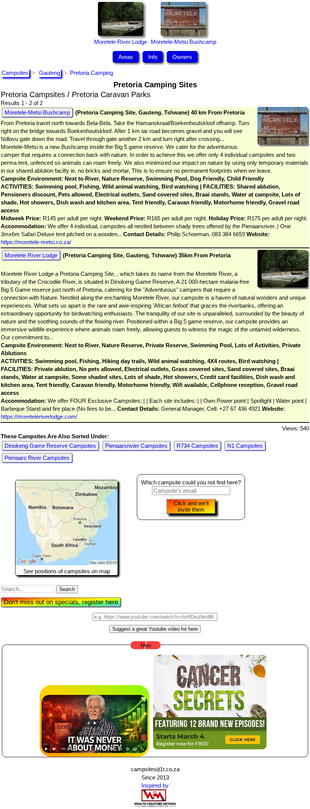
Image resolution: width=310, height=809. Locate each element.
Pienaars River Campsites (37, 458)
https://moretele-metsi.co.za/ (36, 242)
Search (67, 589)
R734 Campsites (197, 445)
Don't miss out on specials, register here (61, 602)
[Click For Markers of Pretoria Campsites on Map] (67, 563)
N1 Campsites (245, 445)
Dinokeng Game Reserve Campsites (50, 445)
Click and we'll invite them (191, 506)
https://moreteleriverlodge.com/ (39, 416)
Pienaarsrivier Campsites (136, 445)
